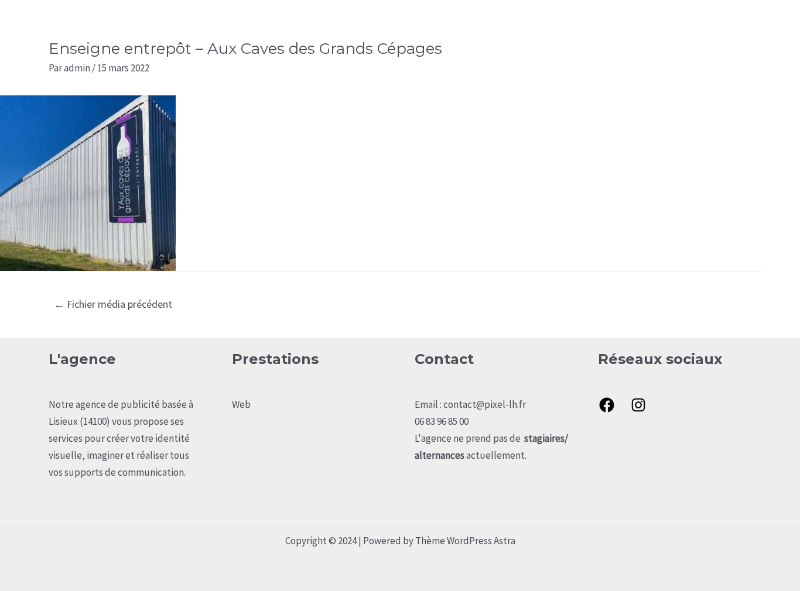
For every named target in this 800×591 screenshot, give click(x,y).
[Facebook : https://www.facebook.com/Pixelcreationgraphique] (607, 405)
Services (599, 26)
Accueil (546, 26)
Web (241, 404)
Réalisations (662, 26)
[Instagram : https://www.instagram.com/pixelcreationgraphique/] (638, 405)
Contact (724, 26)
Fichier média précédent (113, 304)
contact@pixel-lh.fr (484, 404)
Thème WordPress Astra (465, 540)
